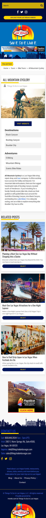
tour (19, 178)
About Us (18, 478)
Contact (22, 482)
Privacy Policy (30, 478)
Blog (10, 478)
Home (6, 68)
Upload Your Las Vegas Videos (23, 17)
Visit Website (23, 124)
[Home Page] (5, 55)
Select (23, 266)
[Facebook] (18, 12)
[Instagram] (27, 12)
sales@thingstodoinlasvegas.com (18, 453)
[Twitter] (22, 12)
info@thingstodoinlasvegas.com (20, 449)
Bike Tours (22, 68)
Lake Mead (21, 199)
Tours (13, 68)
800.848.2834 (11, 437)
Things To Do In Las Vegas (17, 86)
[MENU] (11, 55)
